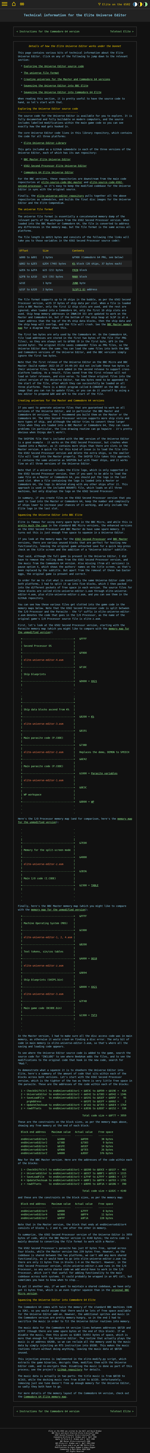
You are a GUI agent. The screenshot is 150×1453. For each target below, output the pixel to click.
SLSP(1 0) (78, 289)
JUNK (75, 283)
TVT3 (94, 1015)
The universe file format (41, 72)
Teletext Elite (120, 31)
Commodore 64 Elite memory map (45, 1396)
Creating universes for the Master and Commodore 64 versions (67, 79)
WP (92, 801)
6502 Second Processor (90, 539)
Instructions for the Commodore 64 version (49, 31)
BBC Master (120, 539)
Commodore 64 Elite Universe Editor (49, 172)
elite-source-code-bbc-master (61, 182)
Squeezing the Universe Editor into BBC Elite (56, 85)
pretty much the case (32, 525)
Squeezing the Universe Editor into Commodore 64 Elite (62, 92)
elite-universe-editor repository (60, 195)
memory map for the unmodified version (58, 909)
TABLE (94, 885)
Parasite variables (104, 773)
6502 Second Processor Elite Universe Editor (55, 165)
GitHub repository (69, 1369)
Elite (114, 4)
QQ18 (94, 958)
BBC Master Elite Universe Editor (47, 159)
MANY (75, 276)
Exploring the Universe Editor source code (54, 66)
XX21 (94, 681)
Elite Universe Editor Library (45, 142)
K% (73, 263)
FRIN (75, 270)
